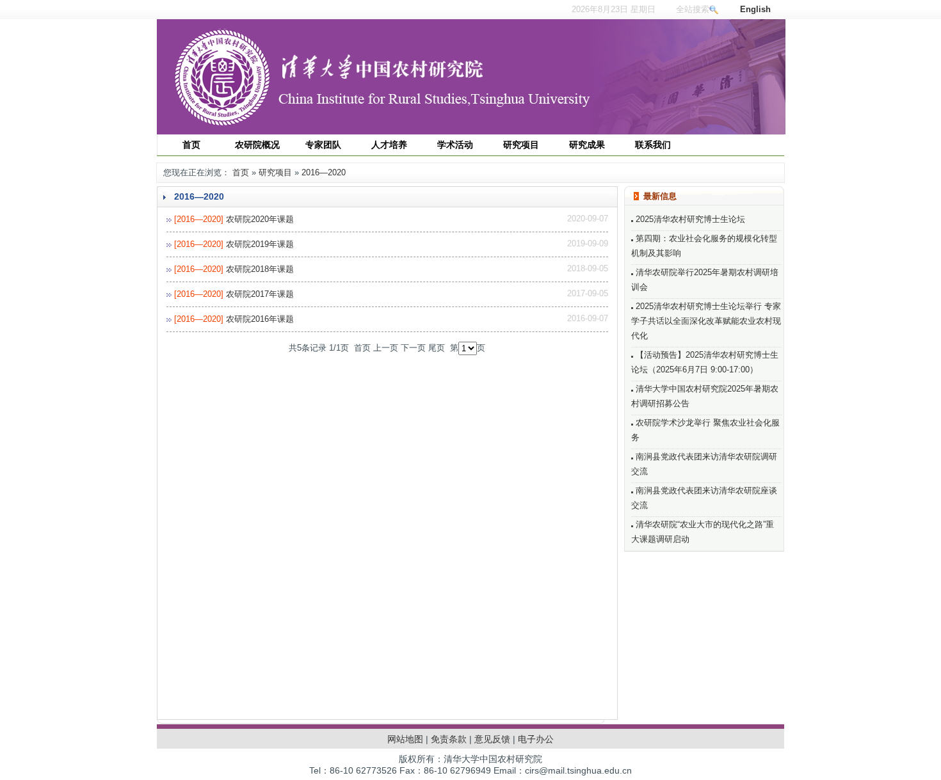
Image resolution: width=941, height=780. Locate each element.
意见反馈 (492, 739)
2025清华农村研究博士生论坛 (689, 219)
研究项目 (275, 172)
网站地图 (405, 739)
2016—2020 (324, 172)
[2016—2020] (198, 219)
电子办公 (536, 739)
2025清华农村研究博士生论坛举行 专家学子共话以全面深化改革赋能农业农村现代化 (706, 320)
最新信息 (660, 196)
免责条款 (449, 739)
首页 (240, 172)
